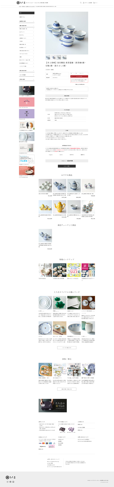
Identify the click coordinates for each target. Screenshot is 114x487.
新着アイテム (22, 17)
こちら (56, 151)
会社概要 (60, 441)
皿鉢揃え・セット (23, 38)
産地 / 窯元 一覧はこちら (67, 389)
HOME (20, 6)
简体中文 (72, 154)
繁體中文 (83, 154)
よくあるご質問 (50, 463)
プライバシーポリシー (96, 480)
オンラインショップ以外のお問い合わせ (85, 441)
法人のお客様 (60, 443)
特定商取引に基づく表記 (104, 480)
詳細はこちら (80, 424)
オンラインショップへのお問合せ (83, 439)
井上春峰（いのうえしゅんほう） (30, 6)
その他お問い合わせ (51, 465)
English (50, 154)
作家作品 (23, 6)
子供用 (21, 41)
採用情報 (60, 444)
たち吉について (61, 439)
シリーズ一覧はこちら (66, 347)
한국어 (61, 154)
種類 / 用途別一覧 (23, 28)
